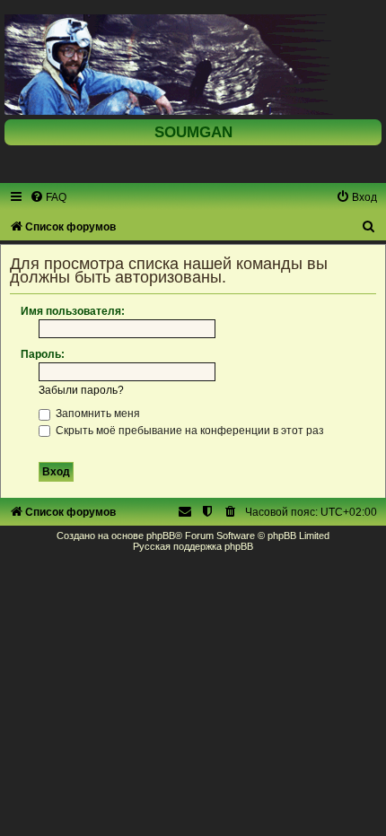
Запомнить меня (96, 413)
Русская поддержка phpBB (193, 546)
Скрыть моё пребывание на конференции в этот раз (188, 430)
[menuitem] (48, 197)
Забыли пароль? (81, 390)
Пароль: (43, 354)
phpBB (160, 535)
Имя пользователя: (73, 311)
